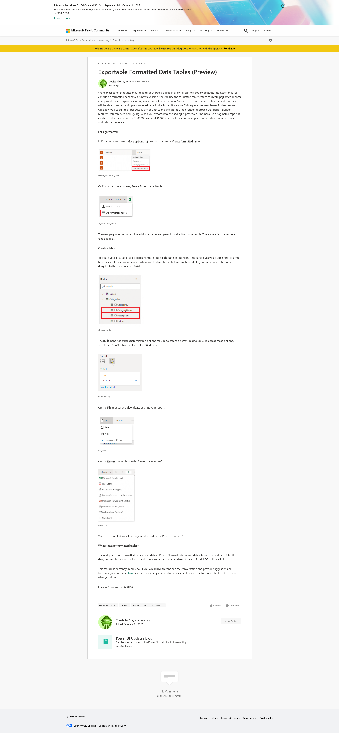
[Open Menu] (270, 40)
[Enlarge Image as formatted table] (169, 207)
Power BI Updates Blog (123, 40)
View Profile (231, 621)
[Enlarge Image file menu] (169, 431)
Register (256, 30)
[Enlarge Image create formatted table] (169, 160)
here (130, 573)
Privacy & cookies (230, 717)
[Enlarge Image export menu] (169, 495)
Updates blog (103, 40)
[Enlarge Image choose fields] (169, 300)
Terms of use (250, 717)
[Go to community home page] (88, 31)
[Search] (246, 30)
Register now (62, 18)
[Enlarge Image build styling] (169, 372)
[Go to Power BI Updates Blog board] (105, 642)
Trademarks (266, 717)
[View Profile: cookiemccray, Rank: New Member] (102, 83)
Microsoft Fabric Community (79, 40)
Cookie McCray (117, 81)
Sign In (267, 30)
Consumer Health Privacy (112, 725)
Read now (229, 48)
